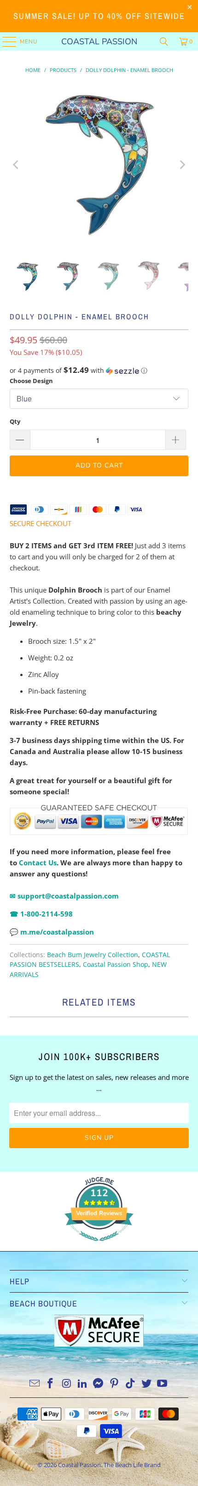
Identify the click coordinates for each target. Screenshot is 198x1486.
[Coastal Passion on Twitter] (146, 1383)
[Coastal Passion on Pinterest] (115, 1383)
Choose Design (31, 381)
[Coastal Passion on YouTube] (162, 1383)
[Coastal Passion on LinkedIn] (82, 1383)
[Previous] (16, 164)
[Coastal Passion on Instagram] (67, 1383)
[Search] (164, 41)
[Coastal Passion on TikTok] (131, 1383)
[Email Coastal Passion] (34, 1383)
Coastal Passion (99, 41)
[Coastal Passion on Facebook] (51, 1383)
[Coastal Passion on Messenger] (98, 1383)
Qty (15, 421)
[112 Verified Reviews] (99, 1245)
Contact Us (38, 862)
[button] (99, 370)
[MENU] (5, 41)
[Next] (181, 164)
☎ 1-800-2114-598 (41, 913)
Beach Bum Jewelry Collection (92, 955)
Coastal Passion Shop (115, 964)
